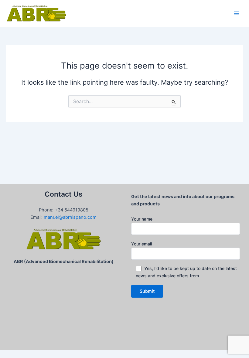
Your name (141, 218)
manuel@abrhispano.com (70, 217)
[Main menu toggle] (236, 13)
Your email (141, 243)
